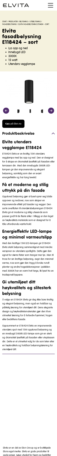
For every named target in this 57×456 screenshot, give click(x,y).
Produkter (13, 21)
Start (4, 21)
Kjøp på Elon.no (13, 123)
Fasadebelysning (9, 24)
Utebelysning (35, 21)
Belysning (23, 21)
